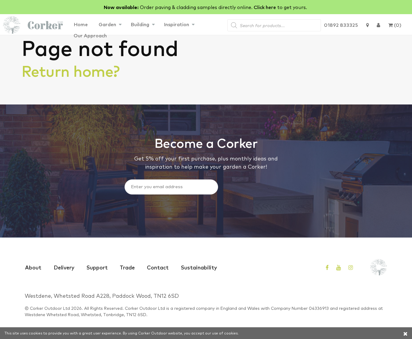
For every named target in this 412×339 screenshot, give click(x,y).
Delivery (64, 267)
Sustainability (199, 267)
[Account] (378, 24)
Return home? (70, 70)
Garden (107, 24)
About (33, 267)
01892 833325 (341, 24)
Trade (127, 267)
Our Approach (90, 35)
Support (97, 267)
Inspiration (176, 24)
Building (140, 24)
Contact (158, 267)
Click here (265, 7)
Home (81, 24)
